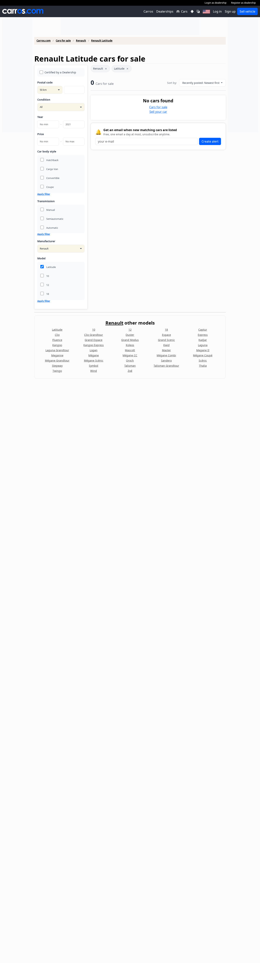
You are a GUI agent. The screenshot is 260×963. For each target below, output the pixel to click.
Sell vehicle (247, 11)
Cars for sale (63, 40)
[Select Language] (198, 11)
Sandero (166, 360)
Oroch (130, 360)
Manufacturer (46, 241)
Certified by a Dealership (60, 72)
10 (93, 329)
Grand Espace (93, 340)
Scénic (203, 360)
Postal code (45, 82)
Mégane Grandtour (57, 360)
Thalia (203, 365)
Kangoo (57, 345)
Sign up (230, 11)
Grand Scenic (166, 340)
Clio (57, 335)
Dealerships (164, 11)
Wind (93, 371)
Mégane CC (130, 355)
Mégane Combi (166, 355)
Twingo (57, 371)
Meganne (57, 355)
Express (203, 335)
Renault (81, 40)
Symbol (93, 365)
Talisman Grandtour (166, 365)
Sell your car (158, 112)
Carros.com (44, 40)
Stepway (57, 365)
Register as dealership (243, 2)
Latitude (119, 68)
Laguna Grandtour (57, 350)
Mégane (93, 355)
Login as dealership (216, 2)
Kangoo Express (93, 345)
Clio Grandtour (93, 335)
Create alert (210, 141)
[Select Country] (206, 11)
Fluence (57, 340)
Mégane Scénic (93, 360)
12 (130, 329)
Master (166, 350)
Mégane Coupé (202, 355)
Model (41, 258)
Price (40, 134)
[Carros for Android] (192, 11)
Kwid (166, 345)
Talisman (130, 365)
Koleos (130, 345)
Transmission (46, 201)
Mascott (130, 350)
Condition (43, 99)
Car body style (46, 151)
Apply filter (43, 194)
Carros (148, 11)
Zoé (130, 371)
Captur (202, 329)
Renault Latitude (101, 40)
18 (166, 329)
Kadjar (203, 340)
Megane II (202, 350)
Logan (93, 350)
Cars (184, 11)
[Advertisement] (17, 75)
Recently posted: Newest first (201, 83)
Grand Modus (130, 340)
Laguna (202, 345)
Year (40, 117)
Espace (166, 335)
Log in (217, 11)
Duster (130, 335)
